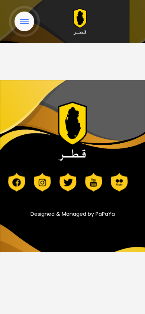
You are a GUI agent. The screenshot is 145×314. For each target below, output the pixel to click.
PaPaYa (105, 214)
